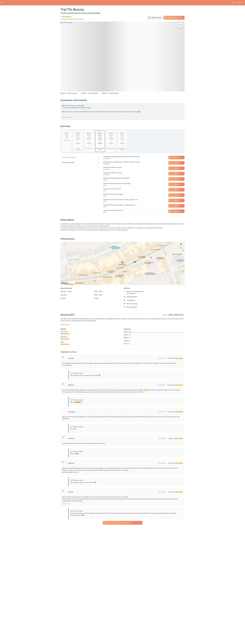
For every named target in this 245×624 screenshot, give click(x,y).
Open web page (132, 316)
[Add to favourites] (180, 25)
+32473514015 (130, 313)
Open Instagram (132, 320)
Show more (67, 130)
